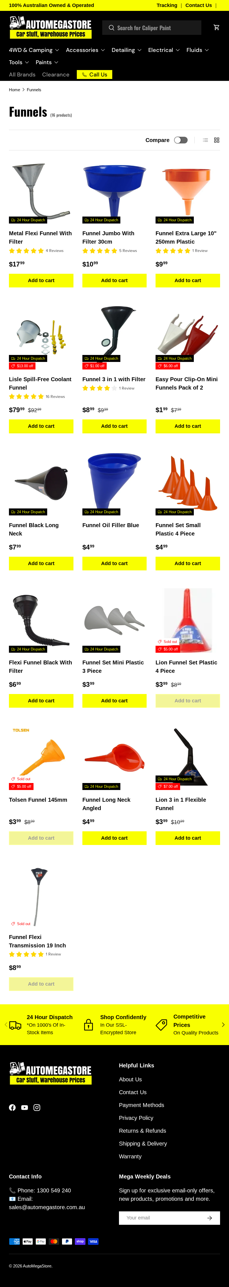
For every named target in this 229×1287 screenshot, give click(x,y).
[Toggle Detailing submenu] (139, 50)
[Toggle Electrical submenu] (177, 50)
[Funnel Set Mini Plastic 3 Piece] (114, 620)
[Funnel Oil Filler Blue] (114, 483)
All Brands (22, 74)
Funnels (34, 89)
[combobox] (151, 27)
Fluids (194, 50)
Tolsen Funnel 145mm (38, 800)
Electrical (160, 50)
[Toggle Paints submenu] (56, 62)
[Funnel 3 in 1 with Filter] (114, 337)
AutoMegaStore (37, 1266)
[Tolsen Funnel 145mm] (41, 758)
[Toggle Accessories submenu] (102, 50)
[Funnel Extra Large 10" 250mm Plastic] (188, 191)
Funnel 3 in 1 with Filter (113, 379)
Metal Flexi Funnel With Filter (40, 237)
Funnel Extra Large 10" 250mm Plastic (186, 237)
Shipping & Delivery (143, 1143)
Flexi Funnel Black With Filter (40, 666)
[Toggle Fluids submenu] (206, 50)
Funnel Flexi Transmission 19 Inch (37, 941)
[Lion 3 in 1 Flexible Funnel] (188, 758)
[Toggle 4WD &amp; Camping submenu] (57, 50)
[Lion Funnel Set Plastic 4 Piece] (188, 620)
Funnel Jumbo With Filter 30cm (108, 237)
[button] (217, 27)
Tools (15, 62)
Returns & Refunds (142, 1131)
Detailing (123, 50)
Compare (157, 140)
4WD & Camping (31, 50)
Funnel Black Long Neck (34, 529)
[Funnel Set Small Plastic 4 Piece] (188, 483)
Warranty (130, 1156)
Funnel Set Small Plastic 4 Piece (178, 529)
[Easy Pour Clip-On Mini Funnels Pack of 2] (188, 337)
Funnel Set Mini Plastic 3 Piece (113, 666)
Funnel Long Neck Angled (106, 804)
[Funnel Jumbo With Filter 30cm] (114, 191)
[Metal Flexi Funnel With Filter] (41, 191)
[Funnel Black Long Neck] (41, 483)
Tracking (167, 5)
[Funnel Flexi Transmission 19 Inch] (41, 895)
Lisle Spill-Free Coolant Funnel (40, 383)
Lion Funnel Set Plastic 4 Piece (186, 666)
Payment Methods (141, 1105)
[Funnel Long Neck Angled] (114, 758)
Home (14, 89)
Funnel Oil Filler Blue (110, 525)
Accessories (82, 50)
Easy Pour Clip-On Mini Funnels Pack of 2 (187, 383)
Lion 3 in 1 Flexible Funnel (181, 804)
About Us (130, 1079)
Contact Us (198, 5)
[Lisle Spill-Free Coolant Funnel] (41, 337)
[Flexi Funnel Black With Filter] (41, 620)
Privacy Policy (136, 1118)
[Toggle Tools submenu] (26, 62)
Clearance (56, 74)
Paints (44, 62)
